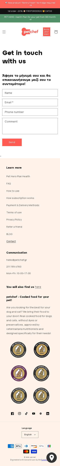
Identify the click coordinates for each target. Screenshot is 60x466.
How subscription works (20, 198)
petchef (33, 457)
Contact (11, 241)
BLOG (9, 234)
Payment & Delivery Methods (22, 205)
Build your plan (46, 31)
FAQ (8, 183)
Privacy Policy (14, 219)
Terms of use (14, 212)
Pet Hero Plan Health (18, 176)
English (28, 434)
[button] (4, 31)
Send (12, 142)
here (38, 287)
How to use (13, 190)
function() (45, 460)
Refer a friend (14, 226)
